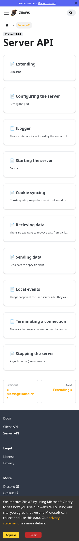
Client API (10, 427)
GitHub (8, 493)
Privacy (8, 463)
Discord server (47, 3)
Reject (33, 535)
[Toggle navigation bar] (6, 13)
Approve (11, 535)
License (9, 456)
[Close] (76, 3)
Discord (9, 486)
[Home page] (7, 25)
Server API (11, 433)
